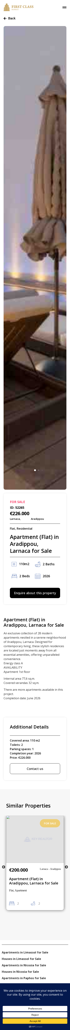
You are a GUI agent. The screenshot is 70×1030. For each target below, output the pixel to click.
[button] (35, 470)
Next (66, 867)
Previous (3, 867)
